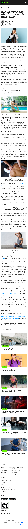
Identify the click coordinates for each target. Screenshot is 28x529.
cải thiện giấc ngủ (9, 323)
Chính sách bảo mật (6, 491)
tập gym (16, 323)
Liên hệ (3, 482)
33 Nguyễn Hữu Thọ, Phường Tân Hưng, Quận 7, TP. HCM (16, 468)
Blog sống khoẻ (12, 7)
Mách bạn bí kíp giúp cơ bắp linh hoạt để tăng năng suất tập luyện (14, 432)
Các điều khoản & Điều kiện (8, 489)
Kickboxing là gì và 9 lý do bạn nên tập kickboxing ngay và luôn (13, 411)
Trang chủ (3, 7)
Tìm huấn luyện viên (6, 487)
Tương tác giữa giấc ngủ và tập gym (10, 324)
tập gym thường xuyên (17, 135)
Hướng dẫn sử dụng (6, 480)
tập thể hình (22, 323)
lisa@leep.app (12, 474)
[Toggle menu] (25, 2)
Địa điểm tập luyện (6, 486)
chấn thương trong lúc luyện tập (9, 293)
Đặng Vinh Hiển (9, 21)
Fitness (20, 7)
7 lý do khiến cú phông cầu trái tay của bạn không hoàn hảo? (13, 369)
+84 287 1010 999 (13, 472)
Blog (2, 484)
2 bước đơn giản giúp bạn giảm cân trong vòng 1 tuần (12, 348)
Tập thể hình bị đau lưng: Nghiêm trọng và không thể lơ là (13, 454)
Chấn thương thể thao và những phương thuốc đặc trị (11, 390)
